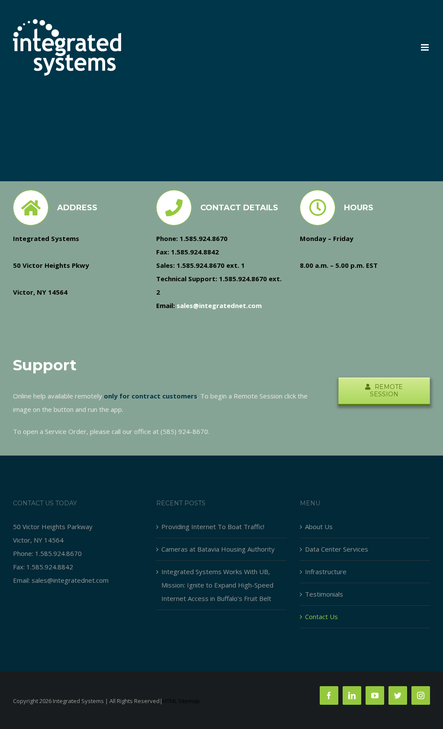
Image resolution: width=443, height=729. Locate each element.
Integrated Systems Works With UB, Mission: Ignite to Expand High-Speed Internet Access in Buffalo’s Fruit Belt (217, 585)
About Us (319, 526)
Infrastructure (326, 571)
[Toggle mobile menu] (425, 47)
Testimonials (324, 594)
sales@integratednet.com (70, 580)
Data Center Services (336, 549)
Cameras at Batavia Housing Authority (218, 549)
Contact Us (321, 616)
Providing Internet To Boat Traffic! (212, 526)
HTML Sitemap (181, 701)
